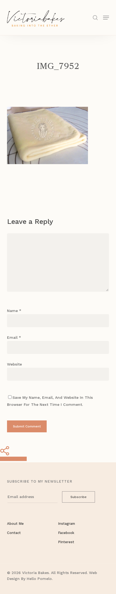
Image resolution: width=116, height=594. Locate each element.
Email (14, 337)
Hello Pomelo (39, 578)
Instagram (66, 524)
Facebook (66, 533)
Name (14, 310)
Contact (14, 533)
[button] (106, 17)
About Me (15, 524)
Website (14, 364)
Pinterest (66, 542)
